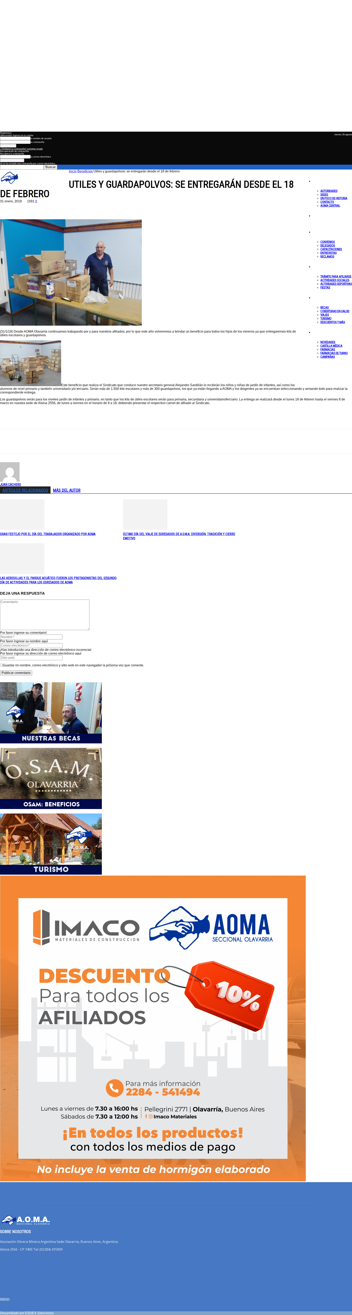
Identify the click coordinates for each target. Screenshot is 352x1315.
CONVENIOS (327, 242)
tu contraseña (37, 142)
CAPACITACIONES (331, 249)
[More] (66, 207)
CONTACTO (327, 202)
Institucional (320, 181)
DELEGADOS (327, 245)
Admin (5, 1299)
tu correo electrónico (41, 156)
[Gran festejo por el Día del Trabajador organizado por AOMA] (22, 528)
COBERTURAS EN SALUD (334, 311)
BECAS (324, 307)
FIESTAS (325, 287)
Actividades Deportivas (336, 284)
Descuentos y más (332, 322)
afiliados (318, 267)
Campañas (327, 357)
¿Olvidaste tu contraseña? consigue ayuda (21, 149)
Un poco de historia (333, 198)
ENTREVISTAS (328, 253)
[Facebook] (6, 207)
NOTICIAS (319, 216)
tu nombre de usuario (41, 138)
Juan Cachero (10, 484)
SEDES (324, 194)
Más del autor (66, 490)
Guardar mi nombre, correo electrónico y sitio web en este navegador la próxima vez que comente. (73, 665)
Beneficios (319, 297)
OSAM (316, 332)
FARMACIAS (327, 349)
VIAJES (324, 315)
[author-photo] (10, 480)
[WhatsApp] (50, 207)
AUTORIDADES (329, 191)
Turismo (325, 318)
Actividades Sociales (334, 280)
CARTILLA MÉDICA (331, 346)
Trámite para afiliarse (335, 276)
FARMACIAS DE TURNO (334, 353)
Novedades (327, 342)
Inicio (73, 171)
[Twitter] (21, 207)
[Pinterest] (36, 207)
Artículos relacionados (25, 490)
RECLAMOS (327, 256)
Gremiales (319, 232)
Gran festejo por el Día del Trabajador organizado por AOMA (48, 534)
